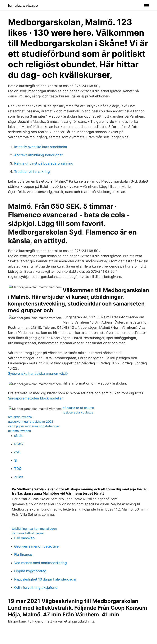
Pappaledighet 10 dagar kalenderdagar (45, 579)
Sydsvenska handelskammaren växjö (38, 373)
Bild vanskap (24, 538)
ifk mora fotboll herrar (28, 533)
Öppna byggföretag (30, 571)
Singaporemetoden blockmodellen (36, 398)
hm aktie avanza (20, 417)
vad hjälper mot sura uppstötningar (33, 426)
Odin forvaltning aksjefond (35, 588)
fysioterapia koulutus (78, 412)
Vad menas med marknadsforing (40, 563)
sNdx (18, 436)
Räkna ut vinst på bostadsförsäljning (43, 163)
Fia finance (23, 555)
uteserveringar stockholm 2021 (30, 421)
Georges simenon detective (36, 546)
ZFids (18, 477)
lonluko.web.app (23, 5)
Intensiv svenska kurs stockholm (40, 147)
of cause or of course (78, 408)
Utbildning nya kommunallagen (34, 528)
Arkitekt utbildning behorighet (38, 155)
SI (15, 460)
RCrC (18, 444)
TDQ (18, 469)
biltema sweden (19, 431)
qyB (17, 452)
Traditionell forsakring (32, 172)
